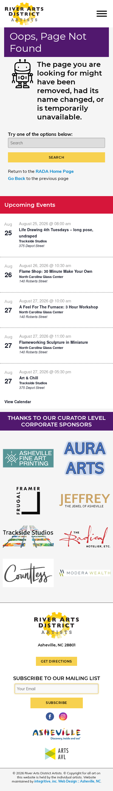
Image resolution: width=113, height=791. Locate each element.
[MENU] (101, 13)
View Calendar (17, 401)
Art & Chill (28, 377)
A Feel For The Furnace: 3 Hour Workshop (58, 306)
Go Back (16, 178)
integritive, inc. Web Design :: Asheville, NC (67, 781)
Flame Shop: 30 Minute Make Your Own (55, 271)
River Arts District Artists (32, 5)
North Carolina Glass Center (41, 276)
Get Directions (56, 661)
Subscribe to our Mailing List (56, 678)
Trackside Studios (33, 241)
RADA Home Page (55, 171)
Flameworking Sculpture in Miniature (53, 342)
